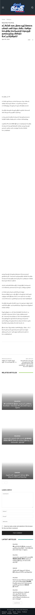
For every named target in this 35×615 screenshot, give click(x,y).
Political (11, 22)
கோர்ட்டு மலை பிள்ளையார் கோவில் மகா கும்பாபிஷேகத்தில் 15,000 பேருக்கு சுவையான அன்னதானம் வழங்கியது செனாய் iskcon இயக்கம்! (23, 583)
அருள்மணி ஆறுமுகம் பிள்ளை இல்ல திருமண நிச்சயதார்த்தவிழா (17, 476)
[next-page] (6, 483)
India (9, 612)
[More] (27, 47)
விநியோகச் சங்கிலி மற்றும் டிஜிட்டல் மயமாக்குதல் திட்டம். (9, 361)
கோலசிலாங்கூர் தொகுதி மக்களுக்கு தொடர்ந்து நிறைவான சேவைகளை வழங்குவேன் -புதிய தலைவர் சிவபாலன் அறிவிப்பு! (26, 363)
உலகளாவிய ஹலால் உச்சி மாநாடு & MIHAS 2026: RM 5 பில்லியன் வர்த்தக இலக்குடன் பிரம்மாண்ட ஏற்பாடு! (17, 440)
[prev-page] (3, 483)
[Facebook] (9, 47)
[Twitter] (14, 47)
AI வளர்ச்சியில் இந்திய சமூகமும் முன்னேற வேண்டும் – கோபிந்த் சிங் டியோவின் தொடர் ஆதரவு (17, 405)
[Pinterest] (18, 47)
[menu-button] (2, 7)
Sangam (17, 472)
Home (3, 19)
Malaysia (9, 19)
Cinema (15, 613)
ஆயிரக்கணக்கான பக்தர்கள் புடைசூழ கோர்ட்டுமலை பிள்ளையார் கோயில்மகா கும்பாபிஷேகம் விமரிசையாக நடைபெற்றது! (21, 595)
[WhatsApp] (22, 47)
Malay (19, 612)
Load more (17, 603)
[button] (32, 7)
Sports (4, 613)
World (14, 612)
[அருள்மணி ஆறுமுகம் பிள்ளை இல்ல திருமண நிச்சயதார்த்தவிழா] (17, 462)
